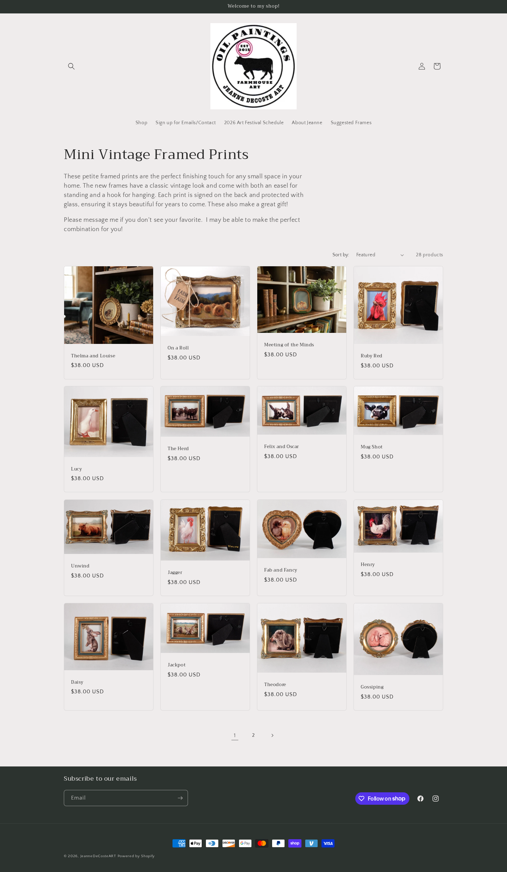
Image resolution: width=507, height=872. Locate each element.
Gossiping (372, 687)
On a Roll (178, 348)
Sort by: (340, 255)
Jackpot (177, 665)
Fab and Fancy (280, 570)
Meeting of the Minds (289, 345)
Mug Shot (372, 447)
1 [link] (235, 735)
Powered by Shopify (136, 856)
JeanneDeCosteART (98, 856)
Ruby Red (371, 356)
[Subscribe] (180, 798)
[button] (71, 66)
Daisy (77, 682)
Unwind (80, 566)
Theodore (275, 685)
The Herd (178, 449)
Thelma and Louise (93, 356)
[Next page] (272, 735)
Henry (368, 565)
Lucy (76, 469)
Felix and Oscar (281, 447)
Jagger (175, 573)
